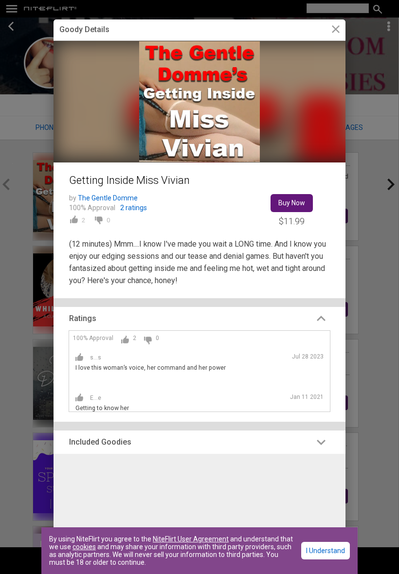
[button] (199, 318)
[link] (335, 30)
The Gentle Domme (108, 198)
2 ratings (133, 208)
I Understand (325, 551)
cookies (84, 547)
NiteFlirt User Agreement (191, 539)
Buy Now (291, 203)
